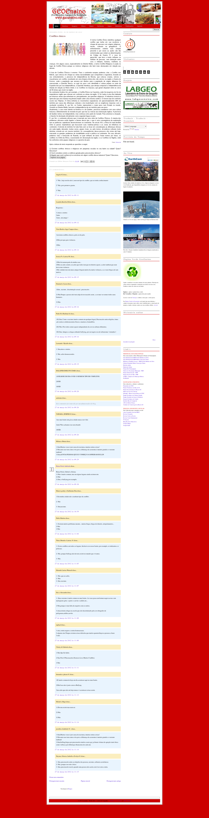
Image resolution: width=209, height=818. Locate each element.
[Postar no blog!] (87, 161)
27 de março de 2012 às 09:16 (67, 307)
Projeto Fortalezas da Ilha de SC (131, 388)
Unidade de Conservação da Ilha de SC (133, 405)
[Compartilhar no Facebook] (91, 161)
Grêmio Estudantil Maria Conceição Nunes (134, 363)
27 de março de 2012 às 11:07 (67, 586)
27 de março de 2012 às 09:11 (67, 195)
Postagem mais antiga (114, 781)
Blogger (70, 789)
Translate (136, 129)
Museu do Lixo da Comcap (130, 391)
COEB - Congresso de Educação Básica (133, 376)
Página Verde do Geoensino (132, 301)
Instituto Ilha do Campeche (130, 401)
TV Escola (126, 420)
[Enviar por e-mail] (84, 161)
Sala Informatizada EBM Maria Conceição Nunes (136, 359)
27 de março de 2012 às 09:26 (67, 407)
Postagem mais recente (56, 781)
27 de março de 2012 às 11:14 (67, 722)
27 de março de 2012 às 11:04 (67, 534)
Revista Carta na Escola (129, 416)
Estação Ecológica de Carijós (130, 399)
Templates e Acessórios (115, 801)
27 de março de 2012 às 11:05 (67, 563)
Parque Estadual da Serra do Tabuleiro (133, 397)
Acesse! (156, 305)
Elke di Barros (127, 801)
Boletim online (127, 365)
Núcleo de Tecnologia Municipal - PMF (133, 371)
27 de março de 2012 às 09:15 (67, 277)
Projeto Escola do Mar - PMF (130, 374)
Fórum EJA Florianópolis (129, 369)
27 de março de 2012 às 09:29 (67, 459)
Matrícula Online (127, 367)
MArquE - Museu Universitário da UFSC (133, 393)
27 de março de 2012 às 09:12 (67, 222)
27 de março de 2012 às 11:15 (67, 772)
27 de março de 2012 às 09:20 (67, 391)
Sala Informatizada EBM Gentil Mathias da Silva (136, 357)
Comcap (134, 297)
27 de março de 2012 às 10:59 (67, 511)
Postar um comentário (56, 777)
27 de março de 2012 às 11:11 (67, 668)
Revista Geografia (128, 414)
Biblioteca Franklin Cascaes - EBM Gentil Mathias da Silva (138, 361)
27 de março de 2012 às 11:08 (67, 618)
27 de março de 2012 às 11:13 (67, 695)
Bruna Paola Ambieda (63, 466)
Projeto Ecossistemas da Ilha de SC (132, 389)
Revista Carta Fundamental (130, 418)
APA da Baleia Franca (129, 403)
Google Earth (126, 425)
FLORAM (126, 378)
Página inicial (85, 781)
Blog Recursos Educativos (130, 421)
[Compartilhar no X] (89, 161)
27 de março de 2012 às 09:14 (67, 250)
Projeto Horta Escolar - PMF (130, 372)
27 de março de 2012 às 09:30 (67, 484)
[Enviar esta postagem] (81, 161)
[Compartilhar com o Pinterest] (93, 161)
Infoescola (118, 142)
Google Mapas (127, 423)
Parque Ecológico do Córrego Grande (132, 395)
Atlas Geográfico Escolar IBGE (131, 412)
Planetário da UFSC (128, 386)
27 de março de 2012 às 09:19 (67, 364)
